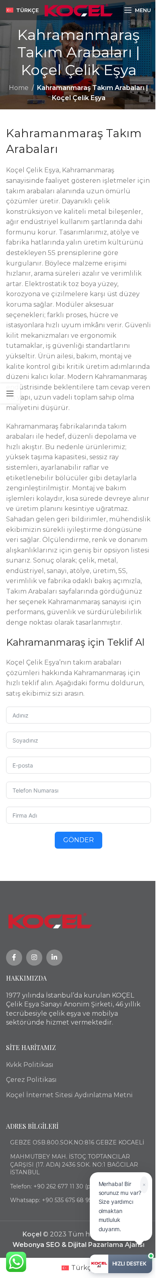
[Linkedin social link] (54, 958)
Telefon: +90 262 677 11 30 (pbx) (54, 1186)
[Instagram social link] (34, 958)
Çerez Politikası (31, 1079)
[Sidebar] (10, 393)
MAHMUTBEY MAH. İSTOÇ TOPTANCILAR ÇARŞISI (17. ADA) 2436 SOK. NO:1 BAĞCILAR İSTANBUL (74, 1164)
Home (19, 88)
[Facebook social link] (14, 958)
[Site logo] (79, 9)
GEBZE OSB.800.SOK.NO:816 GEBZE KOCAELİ (77, 1142)
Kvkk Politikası (30, 1065)
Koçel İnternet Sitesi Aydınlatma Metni (69, 1095)
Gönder (78, 840)
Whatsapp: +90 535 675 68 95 (51, 1200)
